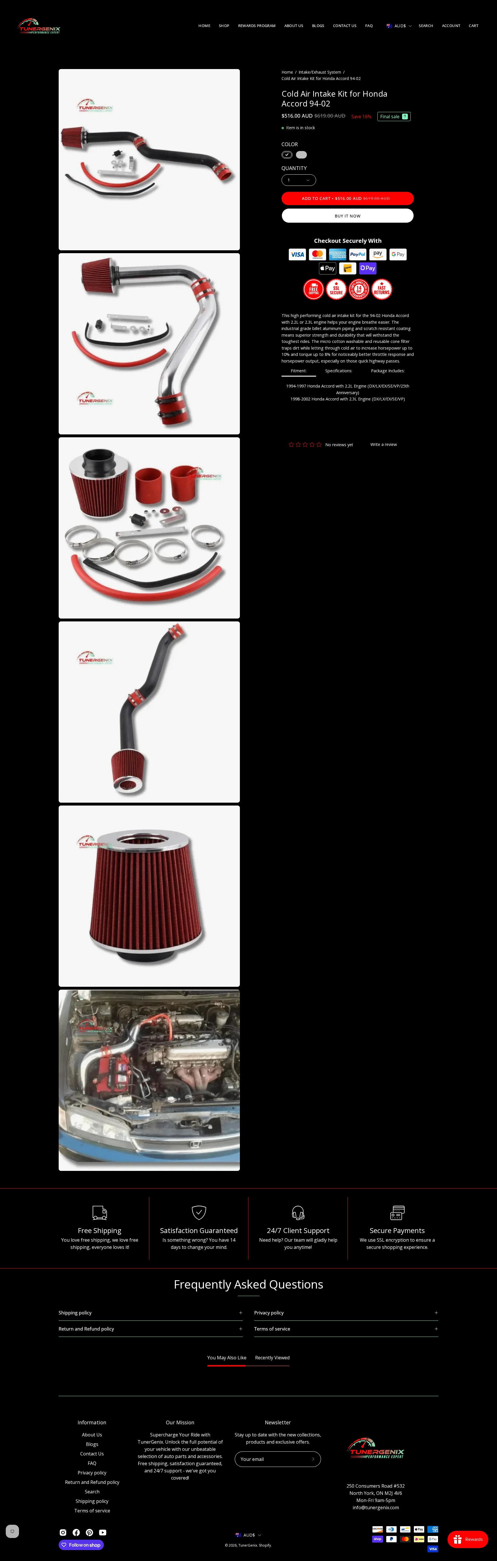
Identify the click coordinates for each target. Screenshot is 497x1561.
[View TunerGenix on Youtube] (102, 1532)
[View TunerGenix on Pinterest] (89, 1532)
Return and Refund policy (92, 1482)
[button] (224, 26)
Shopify (265, 1545)
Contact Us (92, 1454)
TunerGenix (247, 1545)
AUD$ (400, 25)
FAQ (92, 1463)
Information (92, 1422)
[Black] (287, 155)
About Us (92, 1435)
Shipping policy (92, 1501)
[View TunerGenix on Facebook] (76, 1532)
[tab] (299, 371)
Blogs (92, 1444)
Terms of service (92, 1510)
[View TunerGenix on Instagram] (63, 1532)
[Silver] (301, 155)
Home (287, 72)
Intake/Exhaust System (320, 72)
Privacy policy (92, 1473)
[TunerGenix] (38, 25)
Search (92, 1492)
